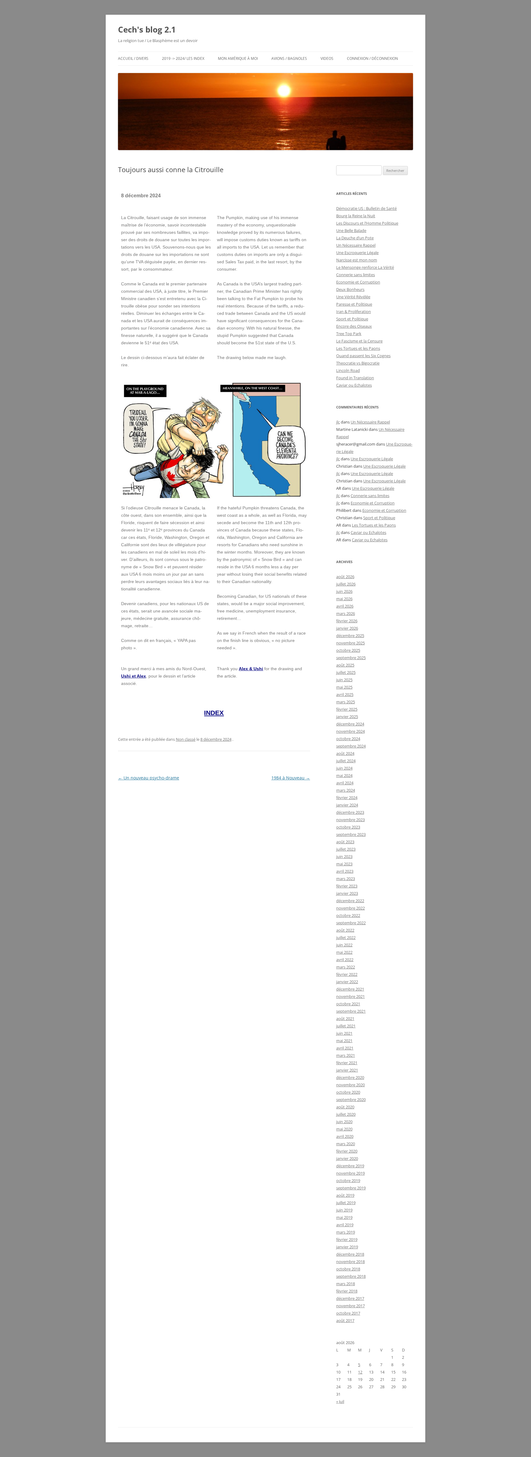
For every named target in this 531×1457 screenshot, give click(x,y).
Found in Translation (355, 378)
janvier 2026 (347, 628)
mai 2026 (344, 598)
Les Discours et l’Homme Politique (367, 223)
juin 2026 (344, 591)
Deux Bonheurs (350, 289)
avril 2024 (344, 783)
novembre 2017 (350, 1305)
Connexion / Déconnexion (372, 58)
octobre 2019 (348, 1180)
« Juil (340, 1401)
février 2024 (346, 797)
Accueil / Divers (133, 58)
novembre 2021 (350, 996)
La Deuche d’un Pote (355, 238)
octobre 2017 (348, 1313)
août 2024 (345, 753)
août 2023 (345, 841)
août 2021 (345, 1018)
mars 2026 (345, 613)
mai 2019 (344, 1217)
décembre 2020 (350, 1077)
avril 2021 (344, 1048)
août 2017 (345, 1320)
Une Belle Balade (351, 230)
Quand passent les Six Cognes (363, 355)
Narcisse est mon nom (356, 260)
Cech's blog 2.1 (147, 29)
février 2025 (346, 709)
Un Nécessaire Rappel (356, 245)
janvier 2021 (347, 1070)
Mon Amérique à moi (238, 58)
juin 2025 (344, 679)
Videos (327, 58)
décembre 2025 (350, 635)
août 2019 (345, 1195)
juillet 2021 (346, 1026)
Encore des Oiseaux (354, 326)
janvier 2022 (347, 981)
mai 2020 (344, 1129)
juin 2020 (344, 1121)
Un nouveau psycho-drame (148, 778)
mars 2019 (345, 1232)
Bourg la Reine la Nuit (355, 215)
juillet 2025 (346, 672)
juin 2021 (344, 1033)
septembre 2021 (351, 1011)
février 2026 (346, 621)
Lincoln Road (348, 370)
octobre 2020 (348, 1092)
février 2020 (346, 1151)
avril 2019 (344, 1224)
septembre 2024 (351, 746)
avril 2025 (344, 694)
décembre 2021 (350, 989)
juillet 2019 (346, 1202)
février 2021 (346, 1062)
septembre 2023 (351, 834)
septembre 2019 (351, 1188)
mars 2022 (345, 967)
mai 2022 (344, 952)
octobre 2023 (348, 827)
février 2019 (346, 1239)
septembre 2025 (351, 657)
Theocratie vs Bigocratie (358, 363)
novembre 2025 (350, 643)
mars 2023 (345, 878)
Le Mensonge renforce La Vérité (365, 267)
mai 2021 (344, 1040)
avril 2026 (344, 606)
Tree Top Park (348, 333)
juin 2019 (344, 1210)
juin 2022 (344, 945)
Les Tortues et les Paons (358, 348)
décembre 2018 (350, 1254)
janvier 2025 (347, 716)
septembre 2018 (351, 1276)
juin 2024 (344, 768)
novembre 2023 (350, 819)
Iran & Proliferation (353, 311)
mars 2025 (345, 702)
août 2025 (345, 665)
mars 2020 (345, 1143)
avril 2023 (344, 871)
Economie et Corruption (358, 282)
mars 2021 (345, 1055)
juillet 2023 (346, 849)
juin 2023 (344, 856)
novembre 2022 (350, 908)
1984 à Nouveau (290, 778)
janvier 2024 (347, 805)
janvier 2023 (347, 893)
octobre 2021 (348, 1004)
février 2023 (346, 886)
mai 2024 (344, 775)
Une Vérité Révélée (353, 297)
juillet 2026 (346, 584)
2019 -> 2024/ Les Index (183, 58)
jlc (338, 422)
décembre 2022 (350, 900)
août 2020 (345, 1107)
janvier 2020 (347, 1158)
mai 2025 (344, 687)
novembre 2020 (350, 1085)
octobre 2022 (348, 915)
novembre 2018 (350, 1261)
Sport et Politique (352, 319)
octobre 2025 (348, 650)
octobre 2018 (348, 1269)
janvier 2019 (347, 1247)
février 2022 (346, 974)
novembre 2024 (350, 731)
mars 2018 (345, 1283)
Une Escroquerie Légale (357, 252)
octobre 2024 (348, 738)
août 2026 (345, 576)
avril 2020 (344, 1136)
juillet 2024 (346, 760)
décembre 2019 (350, 1166)
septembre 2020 (351, 1099)
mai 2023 (344, 864)
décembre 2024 (350, 724)
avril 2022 (344, 959)
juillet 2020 (346, 1114)
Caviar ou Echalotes (354, 385)
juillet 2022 (346, 937)
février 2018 (346, 1291)
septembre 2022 (351, 923)
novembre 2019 (350, 1173)
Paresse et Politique (354, 304)
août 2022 (345, 930)
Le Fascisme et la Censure (359, 341)
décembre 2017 (350, 1298)
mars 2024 (345, 790)
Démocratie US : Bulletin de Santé (366, 208)
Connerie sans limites (355, 274)
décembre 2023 (350, 812)
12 (360, 1372)
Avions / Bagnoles (289, 58)
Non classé (185, 739)
